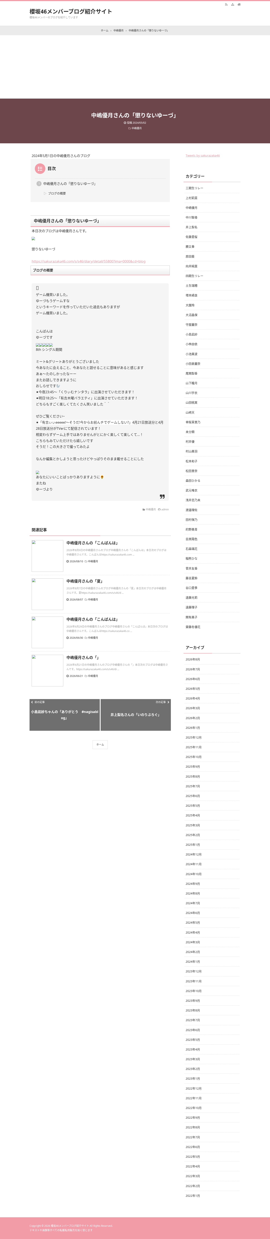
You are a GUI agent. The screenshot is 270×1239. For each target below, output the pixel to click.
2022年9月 (193, 1118)
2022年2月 (193, 1186)
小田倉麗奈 (193, 364)
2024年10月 (194, 874)
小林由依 (191, 344)
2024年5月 (193, 922)
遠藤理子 (191, 607)
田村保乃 (191, 520)
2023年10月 (194, 991)
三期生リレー (194, 188)
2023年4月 (193, 1049)
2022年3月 (193, 1176)
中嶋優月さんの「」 (83, 657)
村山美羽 (191, 451)
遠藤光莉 (191, 597)
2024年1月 (193, 962)
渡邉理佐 (191, 510)
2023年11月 (194, 981)
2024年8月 (193, 893)
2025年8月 (193, 776)
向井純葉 (191, 266)
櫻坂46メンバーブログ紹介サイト (71, 11)
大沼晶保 (191, 315)
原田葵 (190, 256)
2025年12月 (194, 737)
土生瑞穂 (191, 285)
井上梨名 (191, 227)
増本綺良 (191, 295)
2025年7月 (193, 786)
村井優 (190, 441)
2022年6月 (193, 1147)
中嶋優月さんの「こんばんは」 (93, 542)
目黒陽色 (191, 539)
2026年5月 (193, 689)
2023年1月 (193, 1078)
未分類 (190, 432)
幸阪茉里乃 (193, 422)
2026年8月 (193, 659)
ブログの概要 (57, 193)
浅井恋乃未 (193, 500)
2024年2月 (193, 952)
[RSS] (226, 4)
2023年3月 (193, 1059)
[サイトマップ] (233, 4)
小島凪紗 (191, 334)
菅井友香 (191, 568)
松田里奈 (191, 471)
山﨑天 (190, 412)
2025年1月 (193, 845)
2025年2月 (193, 835)
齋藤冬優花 (193, 627)
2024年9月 (193, 884)
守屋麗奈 (191, 325)
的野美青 (191, 529)
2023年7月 (193, 1020)
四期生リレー (194, 276)
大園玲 (190, 305)
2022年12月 (194, 1088)
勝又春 (190, 246)
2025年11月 (194, 747)
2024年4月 (193, 932)
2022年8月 (193, 1127)
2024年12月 (194, 854)
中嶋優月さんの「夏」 (85, 581)
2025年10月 (194, 757)
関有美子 (191, 617)
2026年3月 (193, 708)
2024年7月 (193, 903)
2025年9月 (193, 767)
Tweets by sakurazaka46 (203, 155)
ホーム (100, 744)
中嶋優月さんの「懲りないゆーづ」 (70, 183)
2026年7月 (193, 669)
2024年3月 (193, 942)
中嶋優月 (137, 128)
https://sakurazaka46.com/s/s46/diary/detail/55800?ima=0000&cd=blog (89, 261)
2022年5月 (193, 1157)
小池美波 (191, 354)
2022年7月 (193, 1137)
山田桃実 (191, 402)
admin (165, 509)
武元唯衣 (191, 490)
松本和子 (191, 461)
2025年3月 (193, 825)
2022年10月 (194, 1108)
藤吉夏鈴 (191, 578)
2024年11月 (194, 864)
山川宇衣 (191, 393)
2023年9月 (193, 1001)
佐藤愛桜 (191, 237)
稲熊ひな (191, 558)
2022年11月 (194, 1098)
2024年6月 (193, 913)
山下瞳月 (191, 383)
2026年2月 (193, 718)
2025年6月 (193, 796)
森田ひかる (193, 481)
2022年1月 (193, 1196)
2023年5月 (193, 1040)
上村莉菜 (191, 198)
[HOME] (239, 4)
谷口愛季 (191, 588)
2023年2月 (193, 1069)
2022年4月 (193, 1166)
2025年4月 (193, 815)
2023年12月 (194, 971)
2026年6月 (193, 679)
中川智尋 (191, 217)
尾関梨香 (191, 373)
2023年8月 (193, 1010)
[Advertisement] (135, 66)
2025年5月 (193, 806)
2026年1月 (193, 728)
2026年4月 (193, 698)
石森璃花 (191, 549)
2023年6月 (193, 1030)
